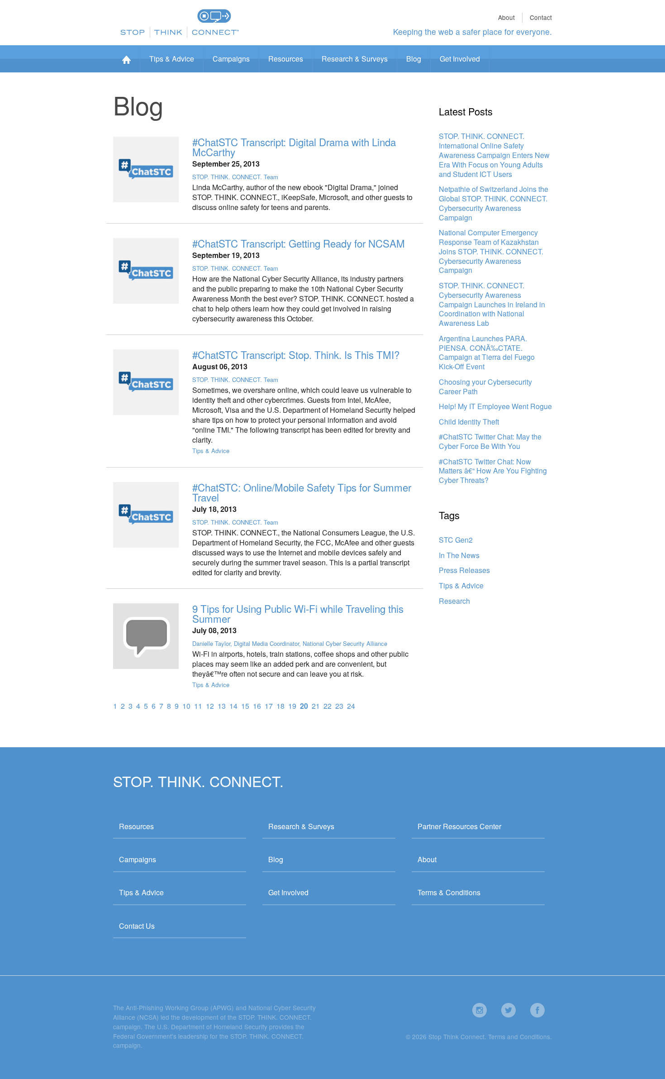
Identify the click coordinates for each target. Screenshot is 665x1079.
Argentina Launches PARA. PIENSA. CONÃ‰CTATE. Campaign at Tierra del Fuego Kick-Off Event (487, 352)
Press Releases (464, 570)
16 (257, 706)
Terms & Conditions (449, 892)
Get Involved (460, 58)
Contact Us (137, 926)
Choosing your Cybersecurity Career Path (485, 386)
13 (222, 706)
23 (339, 706)
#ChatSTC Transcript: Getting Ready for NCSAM (298, 243)
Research (454, 601)
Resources (285, 58)
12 (210, 706)
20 (304, 706)
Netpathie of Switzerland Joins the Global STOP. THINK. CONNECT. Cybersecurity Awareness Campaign (493, 203)
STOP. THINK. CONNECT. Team (235, 176)
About (506, 17)
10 (186, 706)
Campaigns (231, 58)
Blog (413, 58)
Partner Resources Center (459, 826)
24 (351, 706)
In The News (459, 555)
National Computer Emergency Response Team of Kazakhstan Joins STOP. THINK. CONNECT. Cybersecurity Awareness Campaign (491, 251)
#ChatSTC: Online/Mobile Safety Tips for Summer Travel (301, 492)
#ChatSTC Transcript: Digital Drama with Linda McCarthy (294, 146)
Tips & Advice (171, 58)
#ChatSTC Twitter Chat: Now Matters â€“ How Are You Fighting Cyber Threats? (493, 471)
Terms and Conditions (519, 1036)
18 (280, 706)
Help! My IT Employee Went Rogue (495, 406)
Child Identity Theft (469, 421)
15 (245, 706)
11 (198, 706)
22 (327, 706)
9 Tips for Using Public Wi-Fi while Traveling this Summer (298, 613)
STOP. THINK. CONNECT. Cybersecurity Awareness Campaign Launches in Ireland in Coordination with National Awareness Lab (492, 304)
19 (292, 706)
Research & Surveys (355, 58)
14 (233, 706)
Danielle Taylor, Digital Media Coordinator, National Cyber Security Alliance (289, 643)
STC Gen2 (456, 540)
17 (269, 706)
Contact (541, 17)
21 (316, 706)
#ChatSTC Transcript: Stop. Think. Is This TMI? (295, 354)
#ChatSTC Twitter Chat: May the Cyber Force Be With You (490, 441)
